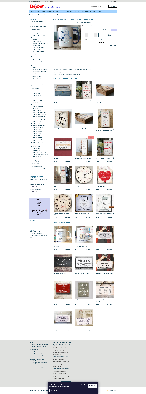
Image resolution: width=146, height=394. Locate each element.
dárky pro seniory (37, 158)
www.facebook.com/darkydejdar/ (40, 235)
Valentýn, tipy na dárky (37, 161)
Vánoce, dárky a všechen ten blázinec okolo (38, 356)
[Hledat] (106, 6)
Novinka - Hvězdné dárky (38, 76)
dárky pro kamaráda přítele (40, 120)
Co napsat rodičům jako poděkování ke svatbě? (61, 345)
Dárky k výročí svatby (38, 34)
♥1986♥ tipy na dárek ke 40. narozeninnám (38, 347)
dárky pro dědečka (37, 124)
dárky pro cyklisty (37, 131)
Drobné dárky (35, 163)
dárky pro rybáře (37, 135)
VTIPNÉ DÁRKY (35, 88)
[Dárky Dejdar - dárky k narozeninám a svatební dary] (51, 6)
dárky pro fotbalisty (38, 137)
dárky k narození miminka (39, 152)
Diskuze (62, 57)
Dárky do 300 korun (36, 24)
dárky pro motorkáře (38, 127)
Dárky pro (34, 91)
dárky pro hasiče (37, 141)
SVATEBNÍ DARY (36, 29)
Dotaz (114, 45)
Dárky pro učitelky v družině (40, 69)
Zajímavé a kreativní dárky (38, 79)
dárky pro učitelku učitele (38, 60)
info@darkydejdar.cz (48, 1)
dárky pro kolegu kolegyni (39, 114)
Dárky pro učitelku (38, 354)
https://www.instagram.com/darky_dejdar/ (40, 237)
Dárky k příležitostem (37, 32)
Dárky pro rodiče (37, 146)
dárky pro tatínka (37, 122)
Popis (54, 57)
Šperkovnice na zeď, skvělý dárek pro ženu (38, 363)
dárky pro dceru (37, 99)
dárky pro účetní (37, 156)
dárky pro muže (37, 118)
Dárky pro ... (103, 40)
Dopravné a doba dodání (71, 11)
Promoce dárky (36, 45)
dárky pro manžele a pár (39, 126)
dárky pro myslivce (37, 129)
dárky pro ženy (36, 93)
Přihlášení (114, 1)
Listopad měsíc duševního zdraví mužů (38, 359)
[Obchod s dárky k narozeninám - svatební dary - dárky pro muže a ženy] (29, 15)
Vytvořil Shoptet (112, 390)
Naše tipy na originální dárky (62, 342)
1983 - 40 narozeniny (38, 350)
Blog (32, 342)
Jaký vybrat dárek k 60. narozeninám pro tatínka (61, 357)
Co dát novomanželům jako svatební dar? (61, 369)
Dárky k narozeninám (37, 21)
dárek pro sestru (37, 110)
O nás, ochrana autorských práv (91, 11)
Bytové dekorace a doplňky (38, 169)
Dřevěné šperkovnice (37, 166)
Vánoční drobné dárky (40, 368)
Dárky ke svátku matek (38, 51)
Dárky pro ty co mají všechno (39, 26)
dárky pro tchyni (37, 95)
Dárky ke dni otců (37, 57)
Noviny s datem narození (39, 81)
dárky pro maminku (38, 97)
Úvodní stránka (35, 11)
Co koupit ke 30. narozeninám (41, 344)
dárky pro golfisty (37, 139)
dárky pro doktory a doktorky (40, 154)
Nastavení (54, 390)
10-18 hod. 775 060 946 (35, 1)
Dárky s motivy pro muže (40, 366)
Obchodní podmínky (48, 11)
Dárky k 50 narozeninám (39, 352)
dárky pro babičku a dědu (39, 116)
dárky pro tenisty (37, 133)
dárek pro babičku (37, 105)
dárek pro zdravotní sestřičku (40, 112)
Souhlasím (92, 386)
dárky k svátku (36, 49)
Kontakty (59, 11)
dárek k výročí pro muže (39, 47)
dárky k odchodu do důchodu (40, 36)
